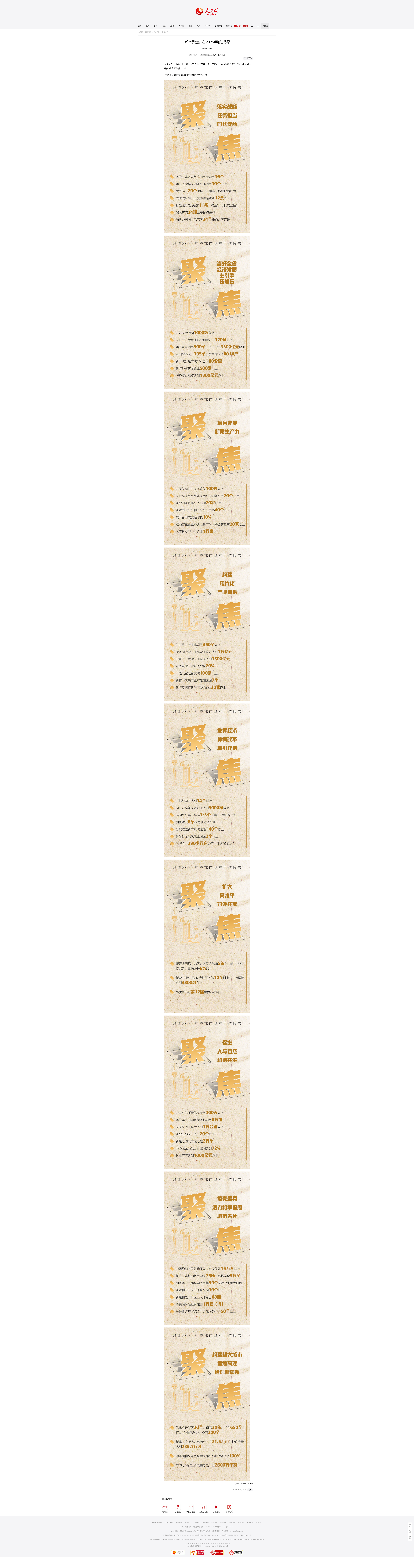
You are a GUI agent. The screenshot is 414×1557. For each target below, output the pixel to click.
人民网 (140, 32)
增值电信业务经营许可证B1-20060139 (204, 1535)
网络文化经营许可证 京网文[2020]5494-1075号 (191, 1539)
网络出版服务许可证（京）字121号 (219, 1539)
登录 (266, 26)
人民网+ (178, 1512)
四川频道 (148, 32)
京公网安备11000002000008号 (254, 1539)
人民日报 (165, 1512)
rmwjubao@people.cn (236, 1531)
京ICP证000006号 (238, 1539)
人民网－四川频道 (218, 55)
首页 (140, 26)
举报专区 (229, 26)
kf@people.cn (187, 1531)
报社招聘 (179, 1522)
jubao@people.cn (228, 1527)
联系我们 (259, 1522)
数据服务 (223, 1522)
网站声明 (232, 1522)
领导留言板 (203, 1512)
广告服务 (197, 1522)
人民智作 (229, 1512)
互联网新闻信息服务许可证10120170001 (176, 1535)
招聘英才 (188, 1522)
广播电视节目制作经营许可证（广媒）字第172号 (235, 1535)
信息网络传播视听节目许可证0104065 (162, 1539)
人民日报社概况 (157, 1522)
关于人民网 (169, 1522)
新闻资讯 (165, 32)
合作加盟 (206, 1522)
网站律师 (241, 1522)
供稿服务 (215, 1522)
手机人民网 (190, 1512)
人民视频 (216, 1512)
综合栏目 (157, 32)
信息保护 (250, 1522)
